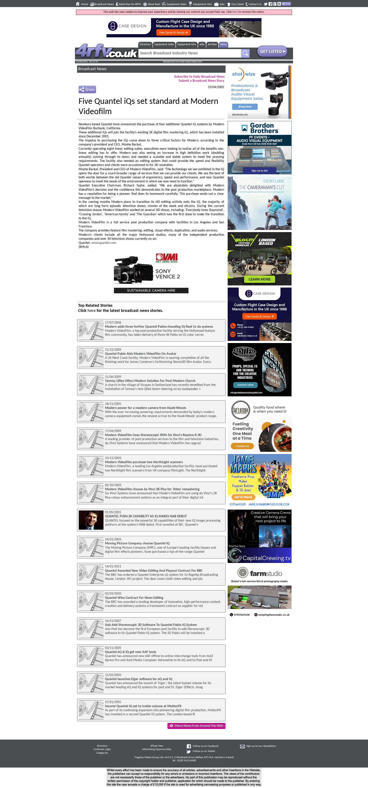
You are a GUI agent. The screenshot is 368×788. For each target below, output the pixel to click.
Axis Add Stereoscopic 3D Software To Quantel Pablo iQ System (151, 625)
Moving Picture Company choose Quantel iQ (137, 543)
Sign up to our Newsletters (261, 746)
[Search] (245, 53)
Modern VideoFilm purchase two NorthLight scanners (144, 462)
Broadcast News (104, 4)
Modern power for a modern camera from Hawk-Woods (145, 408)
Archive (212, 44)
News (223, 44)
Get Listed (237, 4)
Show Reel (154, 4)
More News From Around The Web (199, 726)
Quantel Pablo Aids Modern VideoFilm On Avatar (140, 354)
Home (84, 4)
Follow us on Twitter (204, 751)
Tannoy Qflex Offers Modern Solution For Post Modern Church (150, 381)
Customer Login (102, 749)
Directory (145, 44)
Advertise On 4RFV (130, 4)
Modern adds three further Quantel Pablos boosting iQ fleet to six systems (159, 327)
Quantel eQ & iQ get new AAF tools (130, 652)
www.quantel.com (103, 243)
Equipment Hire (202, 4)
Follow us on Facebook (205, 746)
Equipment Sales (176, 4)
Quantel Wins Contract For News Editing (134, 598)
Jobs (222, 4)
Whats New (156, 746)
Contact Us (255, 4)
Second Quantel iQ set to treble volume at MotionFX (143, 706)
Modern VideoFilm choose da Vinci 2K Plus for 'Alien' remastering (152, 489)
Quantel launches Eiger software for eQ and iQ (138, 679)
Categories (102, 753)
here (235, 12)
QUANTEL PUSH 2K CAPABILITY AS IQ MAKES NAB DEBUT (146, 516)
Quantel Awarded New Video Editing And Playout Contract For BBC (154, 571)
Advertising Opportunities (156, 749)
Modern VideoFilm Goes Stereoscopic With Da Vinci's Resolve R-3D (153, 435)
